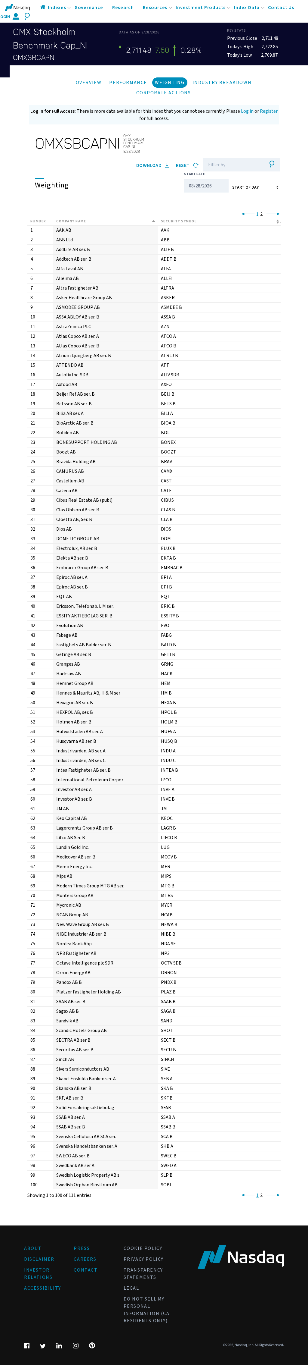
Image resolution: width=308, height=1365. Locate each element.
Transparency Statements (143, 1274)
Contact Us (281, 7)
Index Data (247, 7)
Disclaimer (39, 1259)
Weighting (169, 82)
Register (269, 111)
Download (149, 165)
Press (82, 1248)
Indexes (57, 7)
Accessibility (42, 1288)
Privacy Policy (144, 1259)
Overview (89, 82)
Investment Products (201, 7)
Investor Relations (38, 1274)
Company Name (71, 221)
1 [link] (257, 214)
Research (123, 7)
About (33, 1248)
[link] (247, 214)
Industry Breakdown (222, 82)
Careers (85, 1259)
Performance (128, 82)
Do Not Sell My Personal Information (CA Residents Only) (147, 1310)
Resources (155, 7)
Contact (85, 1270)
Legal (131, 1288)
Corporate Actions (163, 92)
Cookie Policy (143, 1248)
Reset (183, 165)
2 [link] (261, 214)
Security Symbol (179, 221)
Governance (89, 7)
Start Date (194, 174)
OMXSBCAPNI (34, 57)
